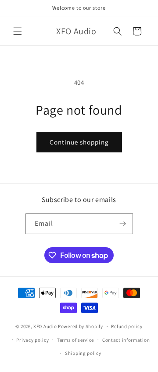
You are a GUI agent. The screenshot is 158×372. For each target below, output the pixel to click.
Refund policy (126, 326)
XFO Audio (45, 326)
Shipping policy (83, 353)
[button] (17, 31)
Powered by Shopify (80, 326)
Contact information (126, 340)
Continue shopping (79, 142)
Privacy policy (32, 340)
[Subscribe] (123, 223)
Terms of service (75, 340)
